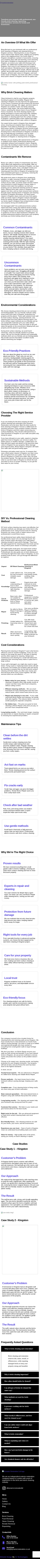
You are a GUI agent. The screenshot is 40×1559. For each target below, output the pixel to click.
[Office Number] (3, 1537)
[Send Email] (3, 1548)
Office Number (11, 1536)
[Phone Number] (3, 1542)
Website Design (6, 1557)
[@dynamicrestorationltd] (4, 1488)
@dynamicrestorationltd (15, 1488)
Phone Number (12, 1542)
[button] (20, 1349)
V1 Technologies (21, 1557)
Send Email (10, 1547)
